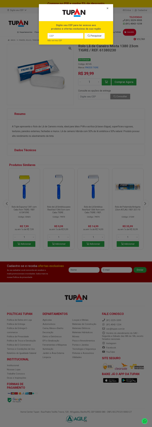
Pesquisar (96, 35)
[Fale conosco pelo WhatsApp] (145, 421)
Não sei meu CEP (55, 40)
